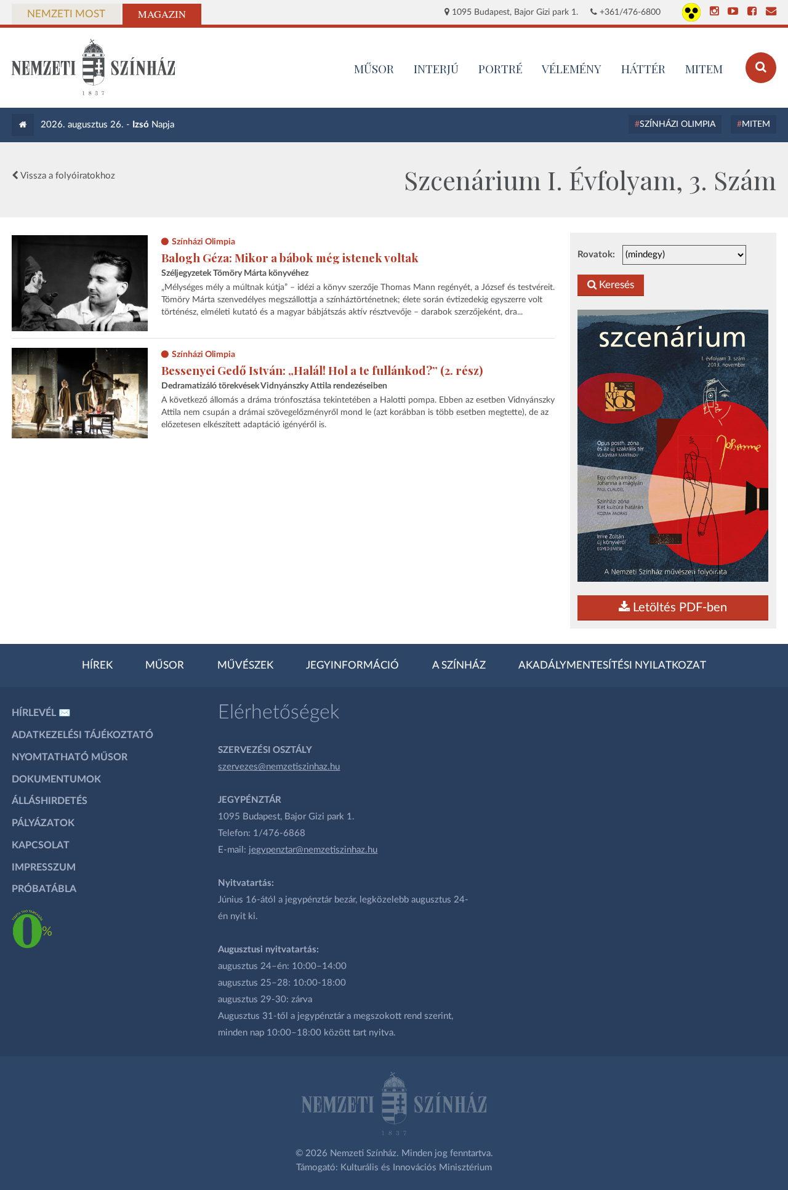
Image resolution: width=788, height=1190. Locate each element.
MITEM (704, 68)
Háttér (643, 68)
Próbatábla (44, 889)
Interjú (436, 68)
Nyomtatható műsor (69, 757)
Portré (500, 68)
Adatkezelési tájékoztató (82, 735)
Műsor (164, 665)
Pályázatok (43, 823)
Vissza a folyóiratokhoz (66, 175)
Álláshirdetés (49, 801)
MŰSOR (374, 68)
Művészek (245, 665)
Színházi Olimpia (677, 124)
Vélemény (571, 68)
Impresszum (44, 867)
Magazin (162, 14)
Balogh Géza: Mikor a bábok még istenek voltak (290, 257)
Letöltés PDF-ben (678, 607)
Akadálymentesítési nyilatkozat (612, 665)
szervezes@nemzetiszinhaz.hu (279, 766)
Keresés (615, 285)
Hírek (97, 665)
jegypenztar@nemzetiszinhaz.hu (313, 849)
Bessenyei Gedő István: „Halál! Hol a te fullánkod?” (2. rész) (322, 370)
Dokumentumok (56, 779)
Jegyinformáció (352, 665)
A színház (459, 665)
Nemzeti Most (66, 14)
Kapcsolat (41, 845)
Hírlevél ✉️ (41, 713)
